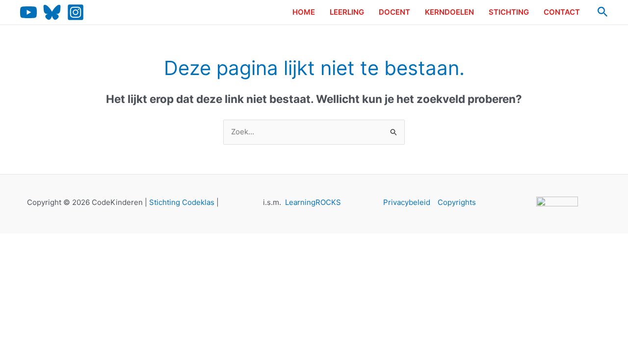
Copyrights (457, 202)
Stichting (509, 12)
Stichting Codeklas (181, 202)
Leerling (347, 12)
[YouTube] (28, 12)
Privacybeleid (406, 202)
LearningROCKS (313, 202)
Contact (562, 12)
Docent (394, 12)
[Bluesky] (52, 12)
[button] (602, 12)
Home (303, 12)
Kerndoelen (449, 12)
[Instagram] (75, 12)
